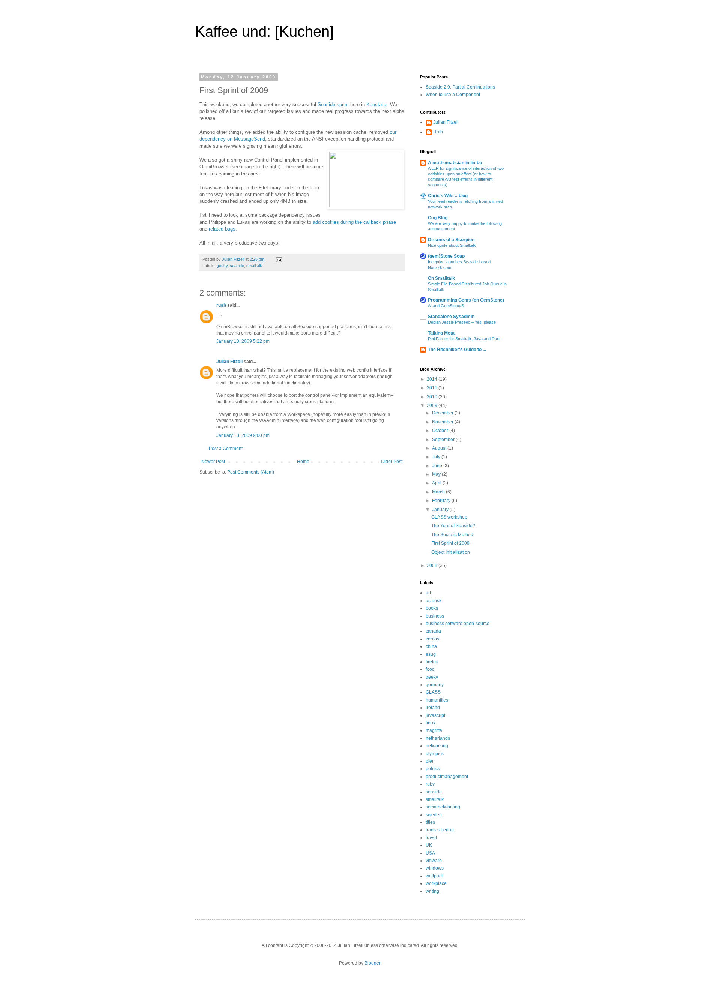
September (444, 439)
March (439, 492)
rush (221, 305)
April (437, 483)
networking (437, 745)
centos (432, 639)
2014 (432, 379)
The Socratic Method (452, 534)
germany (435, 684)
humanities (437, 700)
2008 (432, 565)
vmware (434, 860)
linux (430, 723)
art (428, 593)
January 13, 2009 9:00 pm (243, 435)
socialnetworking (443, 807)
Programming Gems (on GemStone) (466, 300)
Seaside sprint (333, 104)
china (431, 646)
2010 (432, 396)
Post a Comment (226, 448)
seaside (237, 265)
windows (435, 868)
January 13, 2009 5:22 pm (243, 341)
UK (429, 845)
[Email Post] (279, 259)
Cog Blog (437, 217)
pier (430, 761)
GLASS (433, 692)
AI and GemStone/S (446, 305)
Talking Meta (441, 333)
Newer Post (213, 461)
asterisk (433, 600)
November (443, 421)
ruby (430, 784)
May (437, 474)
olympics (435, 753)
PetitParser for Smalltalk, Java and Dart (464, 338)
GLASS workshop (449, 517)
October (440, 430)
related (216, 229)
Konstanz (376, 104)
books (432, 608)
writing (432, 891)
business (435, 616)
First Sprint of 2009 (450, 543)
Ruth (438, 132)
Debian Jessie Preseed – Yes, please (462, 322)
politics (433, 768)
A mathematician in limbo (455, 162)
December (443, 413)
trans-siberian (440, 829)
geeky (222, 265)
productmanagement (447, 776)
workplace (436, 883)
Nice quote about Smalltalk (452, 245)
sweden (434, 815)
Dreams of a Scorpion (451, 239)
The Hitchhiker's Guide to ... (457, 349)
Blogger (372, 963)
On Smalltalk (441, 278)
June (437, 465)
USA (430, 853)
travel (431, 837)
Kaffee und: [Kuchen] (264, 31)
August (439, 448)
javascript (435, 715)
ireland (433, 707)
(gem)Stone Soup (446, 256)
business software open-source (457, 623)
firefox (432, 661)
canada (433, 631)
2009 (432, 405)
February (442, 500)
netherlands (438, 738)
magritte (434, 730)
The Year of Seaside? (453, 525)
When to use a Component (453, 94)
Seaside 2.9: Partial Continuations (460, 87)
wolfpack (435, 876)
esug (431, 654)
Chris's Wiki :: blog (448, 195)
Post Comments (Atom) (250, 472)
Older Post (391, 461)
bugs (230, 229)
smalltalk (254, 265)
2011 (432, 387)
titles (430, 822)
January (441, 509)
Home (303, 461)
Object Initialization (450, 552)
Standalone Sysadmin (451, 316)
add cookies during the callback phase (354, 222)
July (436, 456)
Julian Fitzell (229, 361)
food (430, 669)
